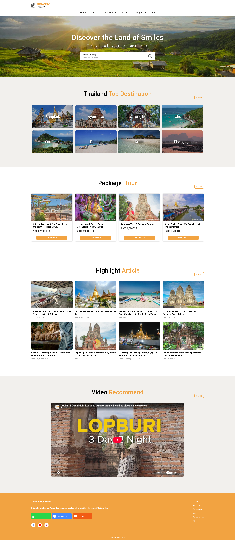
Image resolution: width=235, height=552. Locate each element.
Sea (120, 317)
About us (95, 12)
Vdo (153, 12)
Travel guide (166, 317)
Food (164, 359)
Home (83, 12)
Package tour (140, 12)
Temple (77, 317)
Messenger (63, 516)
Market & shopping (125, 359)
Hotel (33, 317)
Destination (111, 12)
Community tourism (37, 359)
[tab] (115, 75)
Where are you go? (91, 55)
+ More (199, 97)
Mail (83, 516)
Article (124, 12)
